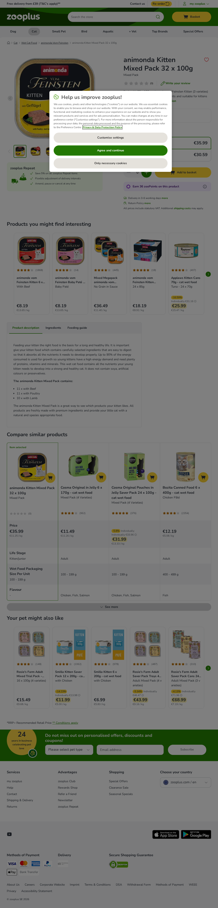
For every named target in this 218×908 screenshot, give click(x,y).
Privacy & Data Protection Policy (102, 127)
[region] (110, 131)
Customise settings (110, 138)
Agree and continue (110, 150)
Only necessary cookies (110, 163)
